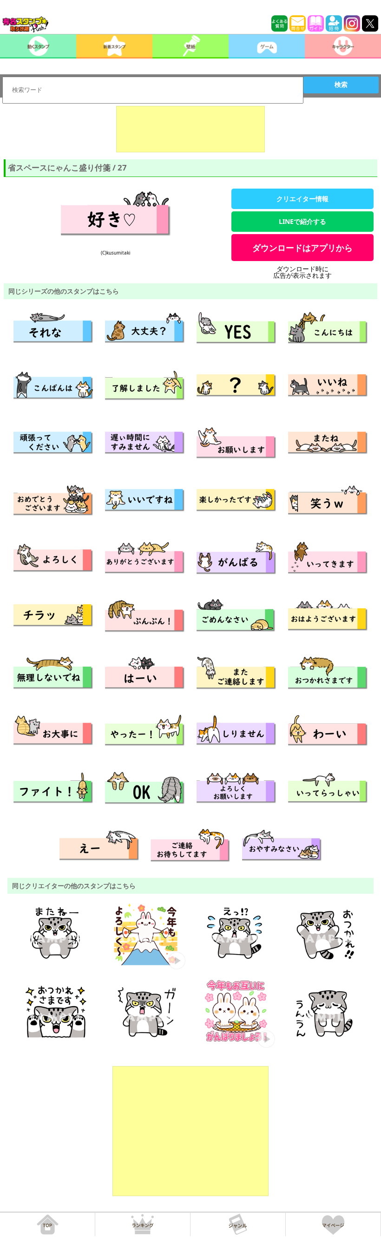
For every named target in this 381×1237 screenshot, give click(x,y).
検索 (341, 84)
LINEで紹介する (302, 221)
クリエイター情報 (302, 198)
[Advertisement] (190, 129)
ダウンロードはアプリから (302, 247)
